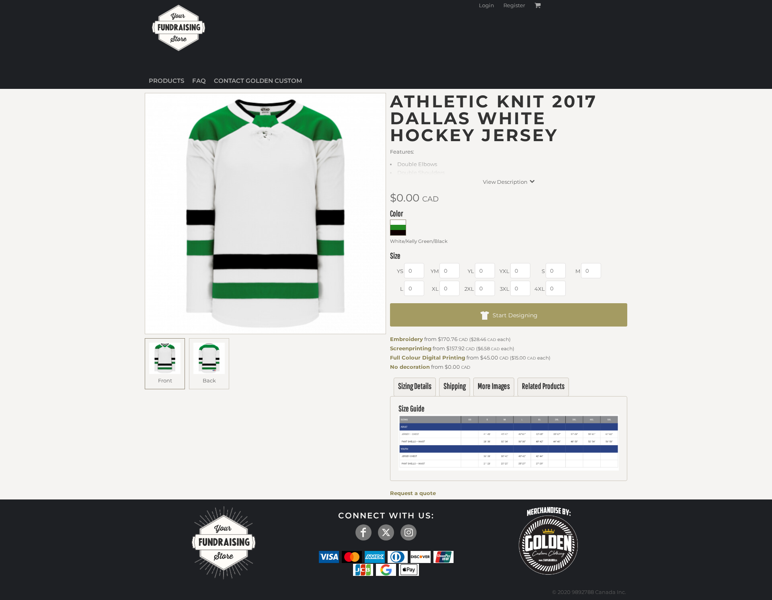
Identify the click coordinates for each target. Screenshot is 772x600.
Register (514, 5)
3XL (504, 289)
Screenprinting (410, 348)
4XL (539, 289)
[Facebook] (363, 532)
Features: (402, 151)
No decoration (410, 367)
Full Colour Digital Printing (427, 357)
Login (486, 5)
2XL (469, 289)
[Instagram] (408, 532)
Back (209, 380)
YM (435, 271)
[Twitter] (386, 532)
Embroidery (406, 339)
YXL (504, 271)
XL (435, 289)
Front (165, 380)
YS (400, 271)
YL (471, 271)
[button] (548, 539)
